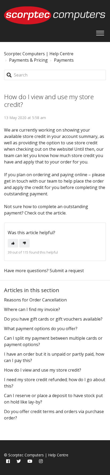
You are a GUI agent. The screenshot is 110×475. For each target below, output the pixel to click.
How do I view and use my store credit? (42, 370)
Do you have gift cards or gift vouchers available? (53, 319)
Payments (64, 60)
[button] (100, 31)
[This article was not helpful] (24, 243)
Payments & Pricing (28, 60)
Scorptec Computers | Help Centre (38, 54)
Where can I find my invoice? (32, 309)
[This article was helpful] (13, 243)
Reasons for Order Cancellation (35, 300)
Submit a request (67, 271)
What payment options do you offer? (40, 328)
